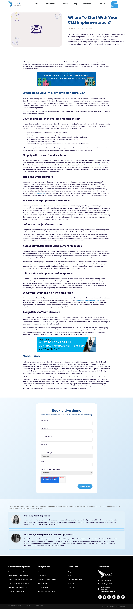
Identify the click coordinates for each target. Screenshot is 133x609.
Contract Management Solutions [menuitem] (18, 583)
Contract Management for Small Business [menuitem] (21, 580)
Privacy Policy (39, 606)
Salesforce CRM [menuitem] (43, 583)
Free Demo (114, 5)
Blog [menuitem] (69, 572)
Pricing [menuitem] (70, 576)
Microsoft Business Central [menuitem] (46, 591)
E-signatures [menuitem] (42, 572)
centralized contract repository (87, 300)
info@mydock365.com (108, 584)
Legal (28, 606)
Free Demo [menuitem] (71, 583)
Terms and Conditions (15, 606)
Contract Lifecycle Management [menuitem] (18, 576)
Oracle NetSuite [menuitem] (43, 587)
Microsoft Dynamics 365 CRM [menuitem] (47, 580)
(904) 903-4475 (106, 580)
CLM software (41, 193)
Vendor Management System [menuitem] (17, 587)
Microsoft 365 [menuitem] (42, 576)
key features (98, 165)
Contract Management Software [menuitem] (18, 572)
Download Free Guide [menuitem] (75, 580)
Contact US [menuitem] (71, 587)
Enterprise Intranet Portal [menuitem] (16, 591)
